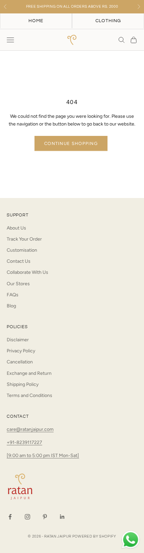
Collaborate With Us (27, 272)
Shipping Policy (23, 384)
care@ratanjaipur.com (30, 429)
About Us (16, 228)
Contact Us (18, 261)
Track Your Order (24, 239)
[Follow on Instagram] (27, 516)
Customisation (22, 250)
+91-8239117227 (24, 442)
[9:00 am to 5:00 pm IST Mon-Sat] (43, 455)
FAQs (12, 295)
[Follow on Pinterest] (45, 516)
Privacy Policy (21, 351)
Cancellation (20, 362)
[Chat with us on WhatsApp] (131, 540)
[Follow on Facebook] (10, 516)
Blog (11, 306)
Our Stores (18, 284)
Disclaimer (18, 340)
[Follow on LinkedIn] (62, 516)
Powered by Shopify (94, 536)
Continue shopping (71, 143)
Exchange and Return (29, 373)
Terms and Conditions (29, 395)
